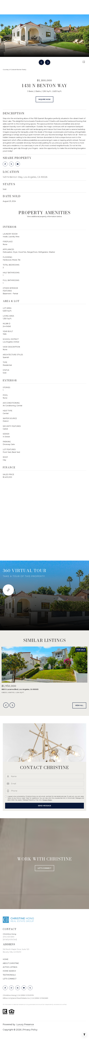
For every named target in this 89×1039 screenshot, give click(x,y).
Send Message (44, 806)
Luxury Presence (25, 1024)
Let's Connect (9, 979)
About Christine (11, 963)
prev (41, 62)
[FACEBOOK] (5, 987)
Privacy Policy (47, 800)
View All (79, 705)
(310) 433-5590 (8, 937)
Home (5, 959)
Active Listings (10, 967)
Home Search (9, 971)
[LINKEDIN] (17, 987)
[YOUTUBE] (24, 987)
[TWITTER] (30, 987)
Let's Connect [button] (44, 868)
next (47, 62)
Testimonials (9, 975)
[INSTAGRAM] (11, 987)
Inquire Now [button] (44, 99)
